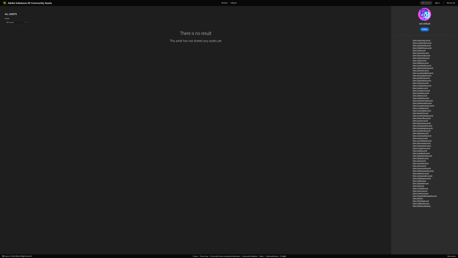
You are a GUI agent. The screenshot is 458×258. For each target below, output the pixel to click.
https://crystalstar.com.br (421, 108)
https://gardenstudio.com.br (422, 45)
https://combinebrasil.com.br (422, 141)
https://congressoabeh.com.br (422, 176)
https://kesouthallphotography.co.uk (425, 196)
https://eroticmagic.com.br (421, 40)
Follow (424, 29)
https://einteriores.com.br (421, 98)
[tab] (224, 3)
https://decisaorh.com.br (421, 70)
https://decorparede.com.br (422, 143)
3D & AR (452, 3)
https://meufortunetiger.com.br (423, 116)
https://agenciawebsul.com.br (422, 126)
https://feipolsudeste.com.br (422, 80)
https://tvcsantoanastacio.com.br (423, 106)
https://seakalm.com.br (420, 88)
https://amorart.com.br (420, 121)
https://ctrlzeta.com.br (420, 95)
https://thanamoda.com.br (421, 55)
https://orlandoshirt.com (421, 183)
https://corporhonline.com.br (422, 43)
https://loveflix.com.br (420, 151)
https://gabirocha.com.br (421, 173)
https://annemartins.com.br (422, 168)
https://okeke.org (418, 186)
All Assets (224, 3)
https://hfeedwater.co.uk (421, 201)
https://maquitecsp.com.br (421, 148)
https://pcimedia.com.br (421, 163)
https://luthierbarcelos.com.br (422, 156)
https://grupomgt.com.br (421, 53)
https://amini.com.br (419, 166)
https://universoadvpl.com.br (422, 136)
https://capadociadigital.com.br (423, 73)
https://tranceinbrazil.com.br (422, 75)
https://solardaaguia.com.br (422, 178)
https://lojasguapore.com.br (422, 123)
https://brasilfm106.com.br (421, 78)
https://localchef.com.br (420, 113)
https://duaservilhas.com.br (422, 118)
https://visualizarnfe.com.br (422, 131)
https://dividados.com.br (421, 158)
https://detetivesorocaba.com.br (423, 171)
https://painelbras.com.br (421, 93)
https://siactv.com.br (419, 161)
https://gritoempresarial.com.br (423, 68)
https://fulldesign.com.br (421, 63)
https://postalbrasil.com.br (421, 153)
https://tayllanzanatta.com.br (422, 103)
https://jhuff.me (418, 198)
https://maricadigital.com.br (422, 111)
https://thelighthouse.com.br (422, 48)
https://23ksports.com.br (421, 83)
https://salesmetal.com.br (421, 58)
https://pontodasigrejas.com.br (423, 128)
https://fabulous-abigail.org (421, 206)
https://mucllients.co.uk (420, 188)
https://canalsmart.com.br (421, 90)
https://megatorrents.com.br (422, 85)
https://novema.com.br (420, 138)
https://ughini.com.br (420, 60)
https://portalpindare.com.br (422, 65)
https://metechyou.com (420, 193)
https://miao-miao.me (420, 191)
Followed (233, 3)
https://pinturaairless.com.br (422, 146)
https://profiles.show (419, 181)
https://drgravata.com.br (421, 133)
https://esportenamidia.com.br (423, 100)
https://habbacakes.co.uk (421, 203)
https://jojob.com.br (419, 50)
